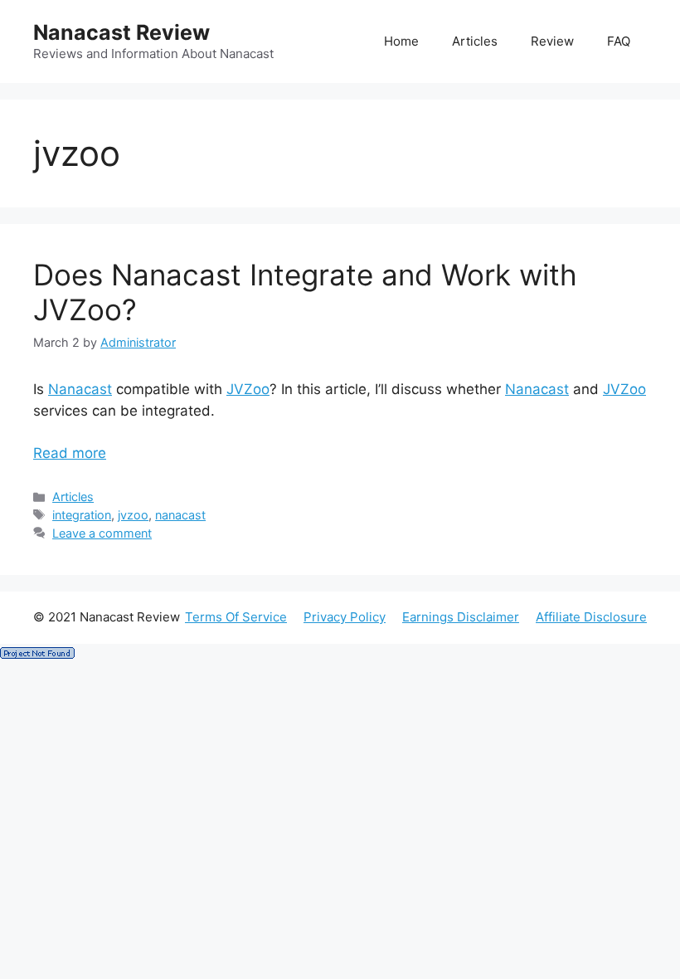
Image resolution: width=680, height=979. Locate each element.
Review (552, 41)
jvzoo (133, 515)
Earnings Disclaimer (460, 617)
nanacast (180, 515)
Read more (69, 453)
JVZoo (248, 389)
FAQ (618, 41)
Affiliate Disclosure (591, 617)
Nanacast (80, 389)
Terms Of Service (236, 617)
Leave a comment (102, 533)
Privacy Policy (345, 617)
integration (81, 515)
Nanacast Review (121, 32)
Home (401, 41)
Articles (475, 41)
